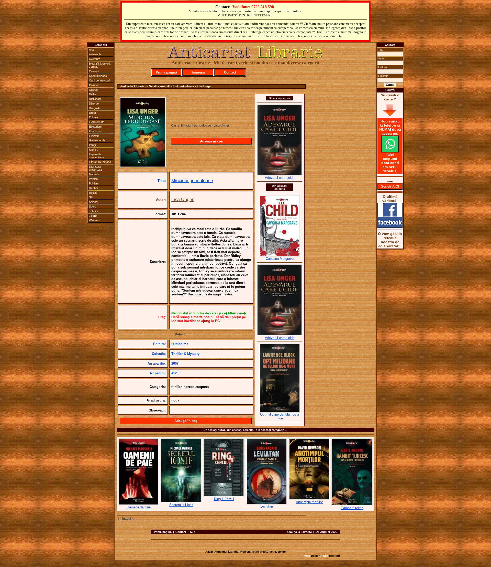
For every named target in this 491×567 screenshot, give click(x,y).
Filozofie (94, 135)
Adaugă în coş (211, 141)
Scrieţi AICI (390, 186)
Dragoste (95, 108)
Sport (92, 206)
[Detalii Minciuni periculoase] (143, 165)
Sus (192, 531)
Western (94, 220)
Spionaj (93, 201)
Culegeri (94, 89)
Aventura (94, 58)
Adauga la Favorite (299, 531)
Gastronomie (97, 140)
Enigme (93, 117)
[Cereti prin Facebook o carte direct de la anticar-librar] (390, 226)
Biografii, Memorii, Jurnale (100, 65)
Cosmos (94, 85)
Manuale (94, 174)
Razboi (93, 188)
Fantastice (95, 131)
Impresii (198, 72)
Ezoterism (95, 126)
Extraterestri (96, 121)
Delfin (92, 94)
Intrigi (92, 145)
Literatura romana (100, 161)
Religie (93, 192)
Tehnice (94, 211)
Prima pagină (166, 72)
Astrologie (95, 54)
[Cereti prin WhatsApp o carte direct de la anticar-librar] (390, 151)
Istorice (93, 149)
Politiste (93, 183)
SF (91, 197)
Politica (93, 178)
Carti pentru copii (99, 80)
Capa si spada (98, 75)
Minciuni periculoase (192, 180)
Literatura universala (95, 168)
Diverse (94, 103)
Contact (230, 72)
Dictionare (95, 98)
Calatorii (94, 71)
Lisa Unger (182, 199)
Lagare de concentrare (96, 156)
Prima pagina (163, 531)
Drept (92, 112)
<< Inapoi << (126, 518)
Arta (91, 49)
